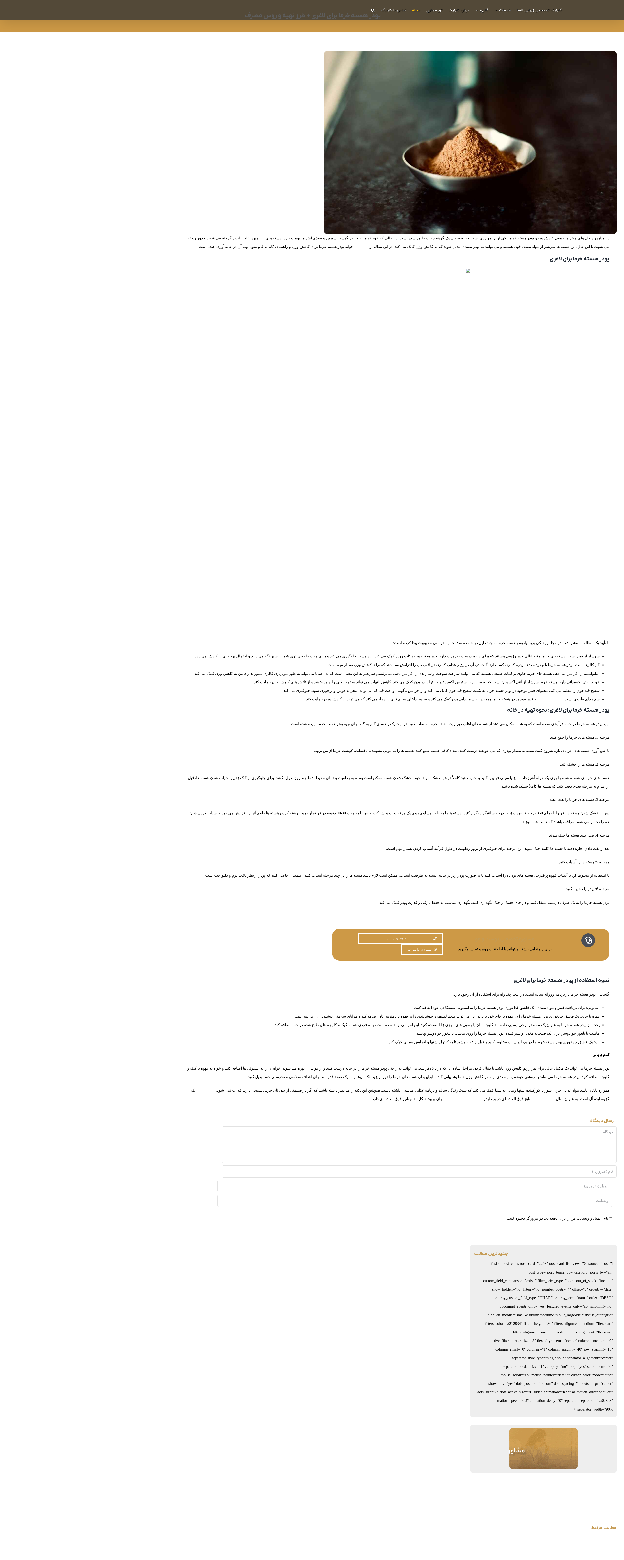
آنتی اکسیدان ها (550, 699)
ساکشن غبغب (543, 1099)
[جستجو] (373, 10)
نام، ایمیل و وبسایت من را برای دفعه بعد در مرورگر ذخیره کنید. (557, 1218)
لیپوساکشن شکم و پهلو (462, 1099)
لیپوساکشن (205, 1090)
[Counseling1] (543, 1432)
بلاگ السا (361, 247)
